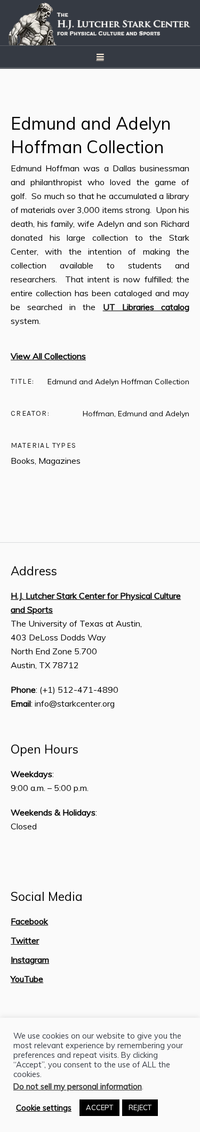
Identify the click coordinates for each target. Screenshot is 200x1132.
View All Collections (48, 356)
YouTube (27, 978)
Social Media (47, 897)
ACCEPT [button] (99, 1107)
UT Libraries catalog (146, 307)
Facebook (29, 921)
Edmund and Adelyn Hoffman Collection (91, 135)
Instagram (30, 959)
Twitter (25, 940)
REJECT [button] (140, 1107)
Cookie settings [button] (43, 1108)
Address (34, 571)
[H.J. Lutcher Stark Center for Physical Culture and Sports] (100, 22)
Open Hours (44, 749)
